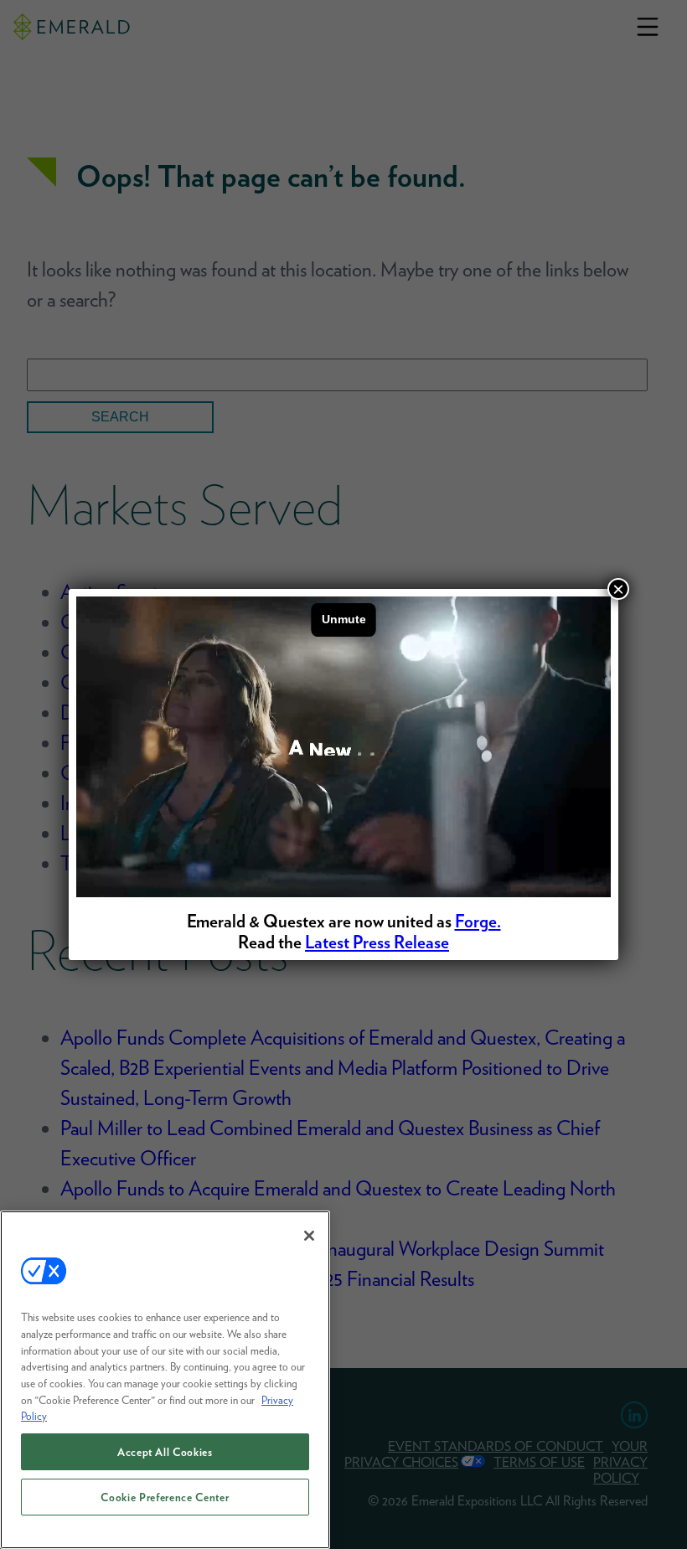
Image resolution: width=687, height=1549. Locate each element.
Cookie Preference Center (165, 1497)
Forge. (478, 921)
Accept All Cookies (165, 1452)
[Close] (309, 1235)
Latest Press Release (377, 942)
